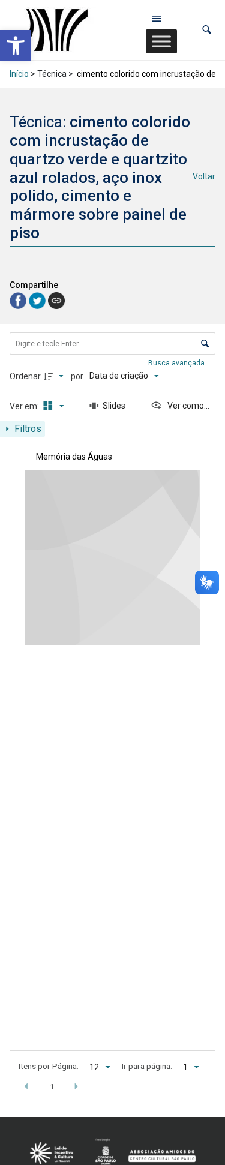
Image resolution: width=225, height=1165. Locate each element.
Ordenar (25, 376)
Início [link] (19, 74)
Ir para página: (147, 1066)
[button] (206, 29)
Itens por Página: (49, 1066)
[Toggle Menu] (161, 41)
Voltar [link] (204, 176)
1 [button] (52, 1086)
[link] (15, 45)
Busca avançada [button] (177, 363)
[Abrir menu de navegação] (156, 18)
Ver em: (25, 406)
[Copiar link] (56, 300)
